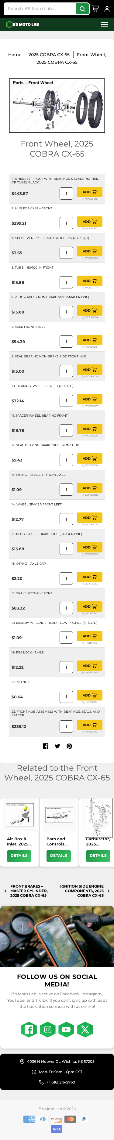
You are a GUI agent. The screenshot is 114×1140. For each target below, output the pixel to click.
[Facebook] (29, 1029)
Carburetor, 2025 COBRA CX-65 (98, 841)
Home (15, 54)
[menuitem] (103, 24)
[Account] (107, 8)
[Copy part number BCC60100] (83, 613)
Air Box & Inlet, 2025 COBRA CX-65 (18, 841)
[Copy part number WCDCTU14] (83, 288)
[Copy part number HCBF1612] (83, 643)
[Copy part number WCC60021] (83, 347)
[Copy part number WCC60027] (83, 406)
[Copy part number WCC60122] (83, 228)
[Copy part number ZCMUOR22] (83, 495)
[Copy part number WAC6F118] (83, 732)
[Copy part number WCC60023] (83, 554)
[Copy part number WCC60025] (83, 524)
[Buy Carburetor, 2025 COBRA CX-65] (99, 815)
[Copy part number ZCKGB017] (83, 584)
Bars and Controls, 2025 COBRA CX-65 (58, 841)
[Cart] (95, 9)
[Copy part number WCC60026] (83, 465)
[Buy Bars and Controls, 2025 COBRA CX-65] (59, 815)
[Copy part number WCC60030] (83, 436)
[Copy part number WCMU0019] (82, 672)
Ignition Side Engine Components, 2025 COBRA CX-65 (82, 891)
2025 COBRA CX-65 (49, 54)
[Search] (82, 8)
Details (19, 855)
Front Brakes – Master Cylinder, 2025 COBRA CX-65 (29, 891)
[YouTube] (66, 1029)
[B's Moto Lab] (23, 24)
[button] (103, 24)
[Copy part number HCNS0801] (83, 702)
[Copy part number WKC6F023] (83, 258)
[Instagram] (48, 1029)
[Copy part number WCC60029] (83, 376)
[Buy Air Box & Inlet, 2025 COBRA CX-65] (20, 815)
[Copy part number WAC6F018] (83, 199)
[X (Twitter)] (85, 1029)
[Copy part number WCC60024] (83, 317)
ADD (87, 192)
